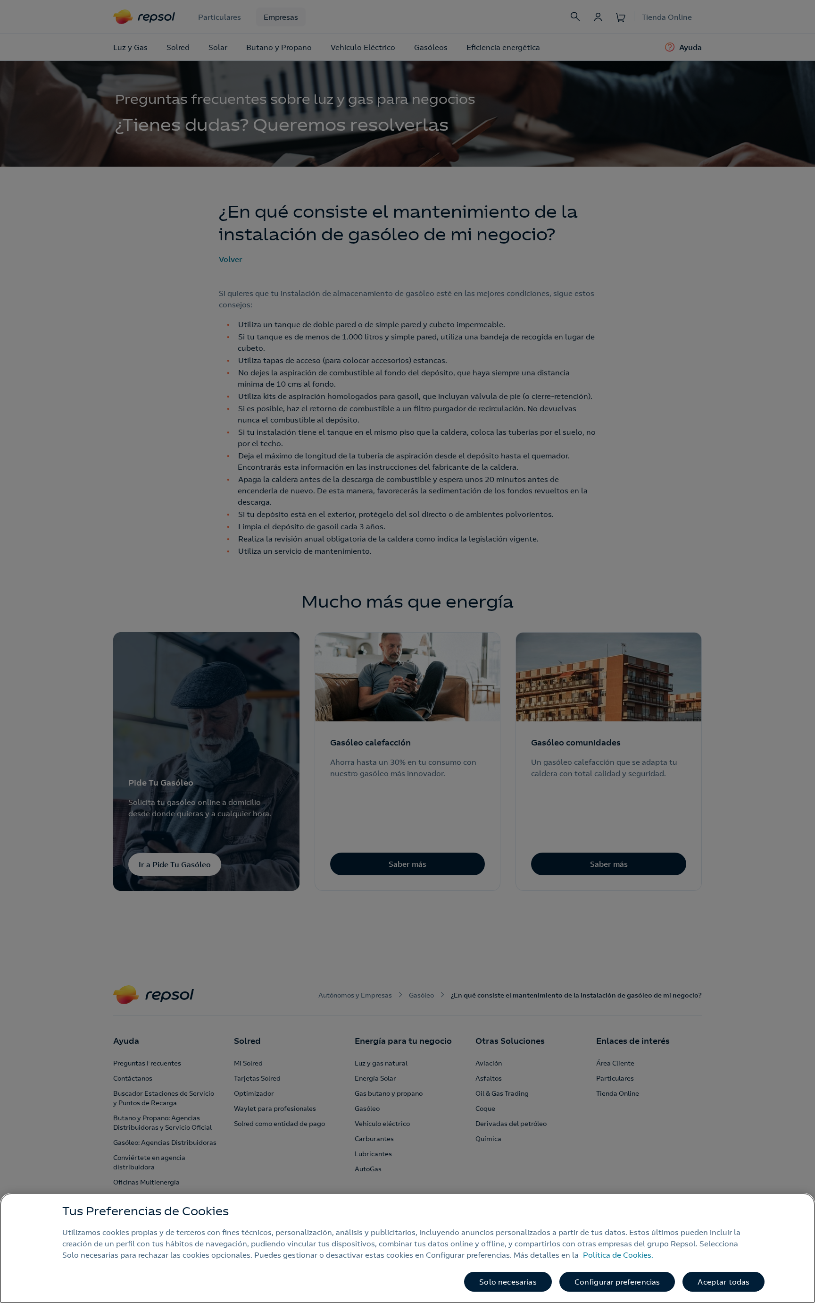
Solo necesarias (507, 1281)
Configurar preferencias (617, 1281)
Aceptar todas (723, 1281)
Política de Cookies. (618, 1255)
